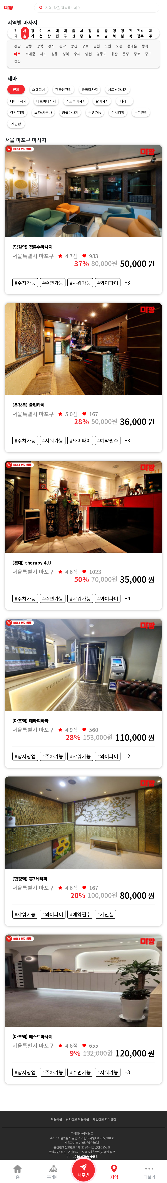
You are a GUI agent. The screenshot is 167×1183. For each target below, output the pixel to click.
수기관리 (140, 112)
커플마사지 (70, 112)
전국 (16, 33)
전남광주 (140, 33)
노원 (108, 46)
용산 (114, 53)
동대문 (132, 46)
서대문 (30, 53)
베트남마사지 (117, 89)
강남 (17, 46)
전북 (130, 33)
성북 (66, 53)
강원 (90, 33)
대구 (65, 33)
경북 (114, 33)
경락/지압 (17, 112)
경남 (122, 33)
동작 (145, 46)
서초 (43, 53)
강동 (28, 46)
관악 (62, 46)
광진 (74, 46)
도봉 (119, 46)
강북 (40, 46)
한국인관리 (63, 89)
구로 (85, 46)
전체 (16, 89)
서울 (24, 33)
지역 (114, 1177)
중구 (148, 53)
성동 (54, 53)
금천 (96, 46)
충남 (106, 33)
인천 (41, 33)
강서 (51, 46)
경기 (32, 33)
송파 (77, 53)
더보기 (149, 1177)
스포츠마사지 (75, 101)
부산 (49, 33)
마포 (17, 53)
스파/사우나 (43, 112)
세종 (81, 33)
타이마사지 (18, 101)
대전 (57, 33)
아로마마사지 (46, 101)
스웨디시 (38, 89)
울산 (73, 33)
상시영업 (117, 112)
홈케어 (53, 1177)
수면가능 (94, 112)
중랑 (17, 61)
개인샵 (16, 123)
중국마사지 (90, 89)
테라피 (125, 101)
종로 (137, 53)
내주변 (83, 1175)
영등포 (101, 53)
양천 (88, 53)
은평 (125, 53)
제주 (150, 33)
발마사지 (102, 101)
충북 (98, 33)
